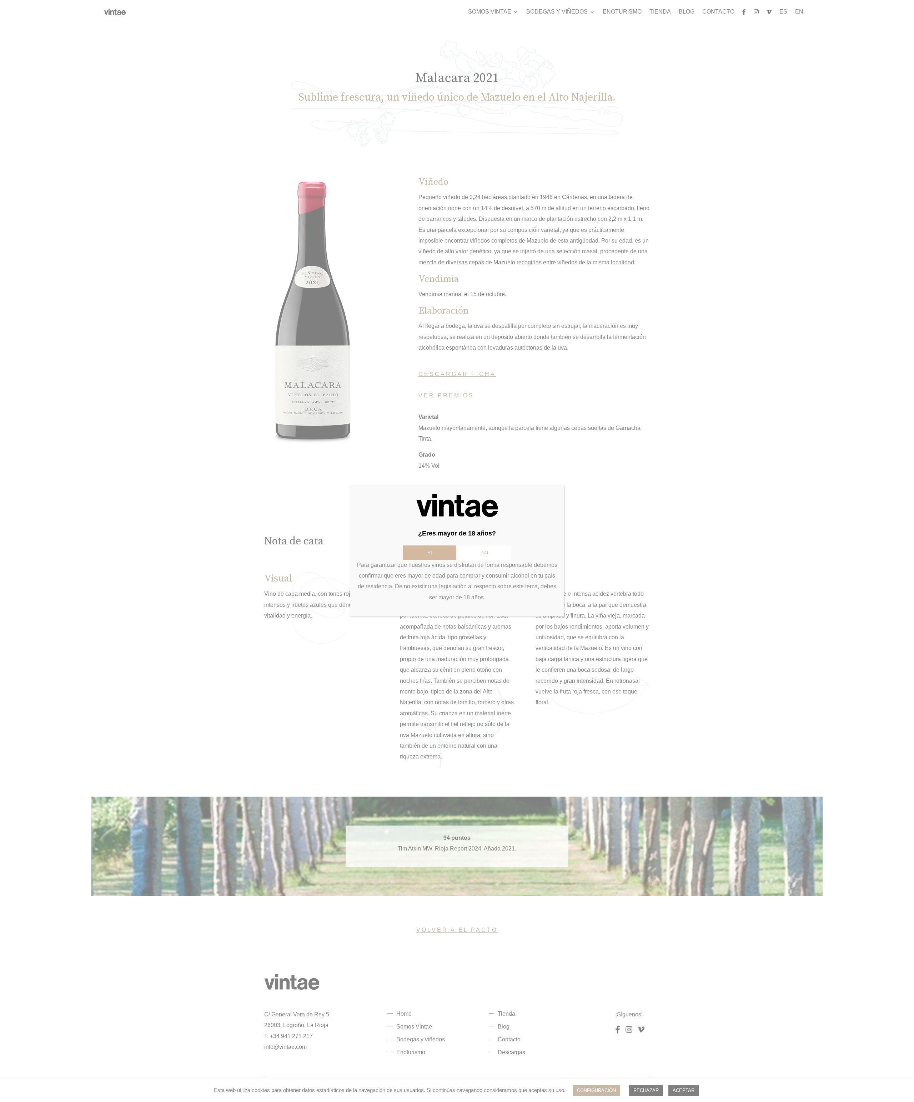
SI (429, 552)
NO (484, 552)
